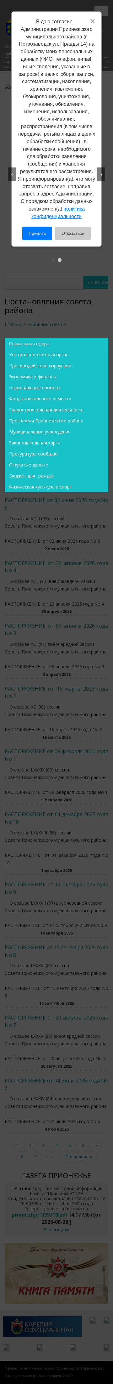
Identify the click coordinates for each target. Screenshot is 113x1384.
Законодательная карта (35, 443)
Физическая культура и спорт (40, 487)
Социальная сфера (29, 344)
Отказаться (73, 233)
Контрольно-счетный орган (38, 355)
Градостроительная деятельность (46, 410)
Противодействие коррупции (40, 366)
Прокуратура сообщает (34, 454)
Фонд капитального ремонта (40, 399)
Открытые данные (28, 465)
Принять (37, 233)
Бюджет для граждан (31, 476)
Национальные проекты (34, 388)
